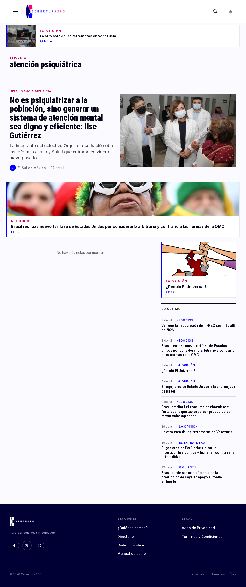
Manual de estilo (131, 553)
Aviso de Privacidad (198, 528)
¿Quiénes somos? (132, 528)
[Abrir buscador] (215, 11)
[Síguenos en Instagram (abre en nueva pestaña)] (39, 545)
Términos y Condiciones (202, 536)
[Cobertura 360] (46, 11)
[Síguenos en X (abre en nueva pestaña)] (27, 545)
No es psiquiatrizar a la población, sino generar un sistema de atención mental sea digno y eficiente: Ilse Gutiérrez (56, 117)
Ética (233, 574)
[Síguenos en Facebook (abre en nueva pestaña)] (14, 545)
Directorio (125, 536)
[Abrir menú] (15, 11)
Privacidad (199, 574)
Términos (218, 574)
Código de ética (130, 545)
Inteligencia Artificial (31, 91)
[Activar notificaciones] (230, 11)
